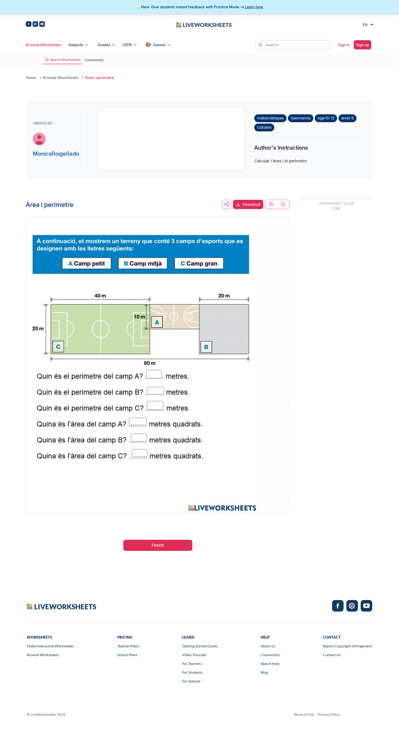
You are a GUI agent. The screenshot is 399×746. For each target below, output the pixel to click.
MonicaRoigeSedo (56, 153)
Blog (264, 672)
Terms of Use (304, 714)
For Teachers (192, 663)
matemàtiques (270, 118)
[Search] (260, 44)
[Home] (204, 24)
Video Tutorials (194, 654)
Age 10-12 (325, 118)
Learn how (254, 7)
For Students (192, 672)
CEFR (127, 44)
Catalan (264, 127)
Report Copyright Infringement (347, 646)
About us (268, 646)
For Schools (191, 681)
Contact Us (332, 654)
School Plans (127, 654)
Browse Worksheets (43, 44)
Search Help (270, 663)
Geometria (301, 118)
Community (270, 654)
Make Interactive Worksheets (50, 646)
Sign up (362, 44)
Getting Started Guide (199, 646)
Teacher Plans (128, 646)
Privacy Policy (329, 714)
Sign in (344, 44)
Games (159, 44)
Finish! (158, 545)
